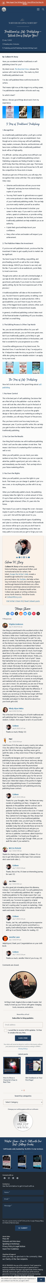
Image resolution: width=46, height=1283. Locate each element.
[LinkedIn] (13, 1178)
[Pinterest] (17, 1178)
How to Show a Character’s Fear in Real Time (10, 1080)
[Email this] (8, 613)
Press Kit (5, 1239)
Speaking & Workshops (10, 1244)
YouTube (22, 579)
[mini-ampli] (23, 1162)
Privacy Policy (39, 1221)
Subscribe (23, 1038)
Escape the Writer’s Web (19, 574)
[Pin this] (34, 613)
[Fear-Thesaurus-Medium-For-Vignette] (7, 1162)
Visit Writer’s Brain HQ (14, 601)
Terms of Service (10, 1223)
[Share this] (12, 613)
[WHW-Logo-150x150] (4, 9)
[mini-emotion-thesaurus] (38, 1162)
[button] (38, 9)
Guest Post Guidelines (10, 1249)
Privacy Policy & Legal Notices (13, 1246)
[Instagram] (9, 1178)
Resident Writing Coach (30, 48)
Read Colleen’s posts (32, 601)
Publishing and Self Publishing (13, 48)
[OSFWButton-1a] (23, 1121)
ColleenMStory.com (14, 597)
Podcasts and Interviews (11, 1241)
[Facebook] (4, 1178)
